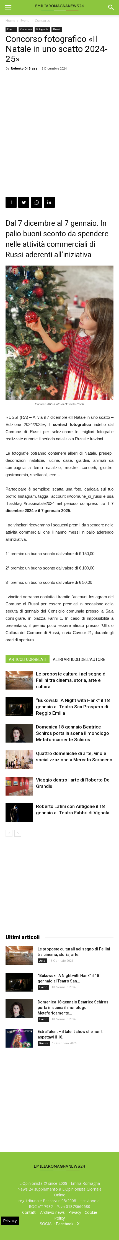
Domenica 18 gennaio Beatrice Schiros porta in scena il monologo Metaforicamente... (73, 1007)
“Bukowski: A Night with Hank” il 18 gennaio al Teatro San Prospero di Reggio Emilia (73, 707)
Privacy (74, 1212)
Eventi (25, 20)
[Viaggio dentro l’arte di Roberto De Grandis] (19, 786)
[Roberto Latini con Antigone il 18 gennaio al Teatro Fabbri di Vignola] (19, 812)
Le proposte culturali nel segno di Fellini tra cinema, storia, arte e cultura (71, 680)
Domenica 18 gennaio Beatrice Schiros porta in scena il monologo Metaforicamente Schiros (72, 733)
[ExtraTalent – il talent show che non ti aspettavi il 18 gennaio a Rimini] (19, 1038)
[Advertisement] (59, 134)
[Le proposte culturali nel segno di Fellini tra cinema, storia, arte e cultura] (19, 680)
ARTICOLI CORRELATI (27, 659)
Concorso (42, 20)
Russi (56, 29)
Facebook (64, 1224)
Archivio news (52, 1212)
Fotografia (42, 29)
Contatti (29, 1212)
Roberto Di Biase (24, 68)
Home (10, 20)
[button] (111, 7)
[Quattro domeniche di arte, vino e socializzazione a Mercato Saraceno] (19, 759)
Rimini (43, 1043)
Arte (42, 961)
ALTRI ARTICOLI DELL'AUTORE (79, 659)
